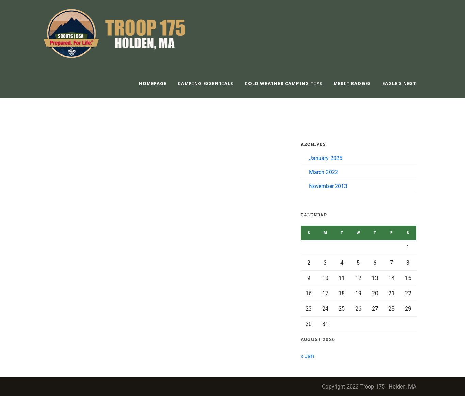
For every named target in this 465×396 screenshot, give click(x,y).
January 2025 (325, 158)
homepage (152, 83)
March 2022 (323, 172)
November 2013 (328, 186)
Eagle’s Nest (399, 83)
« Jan (307, 356)
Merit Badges (352, 83)
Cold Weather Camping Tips (283, 83)
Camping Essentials (206, 83)
